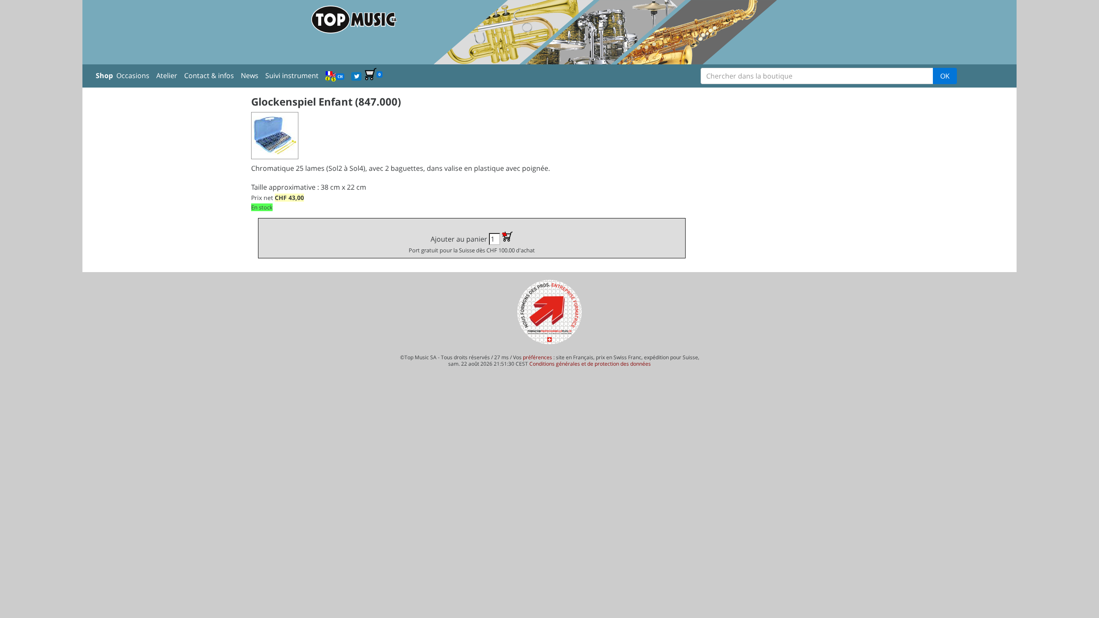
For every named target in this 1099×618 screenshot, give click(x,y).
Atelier (166, 75)
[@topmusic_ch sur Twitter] (356, 75)
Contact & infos (209, 75)
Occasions (132, 75)
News (249, 75)
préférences (537, 357)
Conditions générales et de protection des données (590, 363)
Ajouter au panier (472, 244)
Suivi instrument (292, 75)
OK (945, 76)
